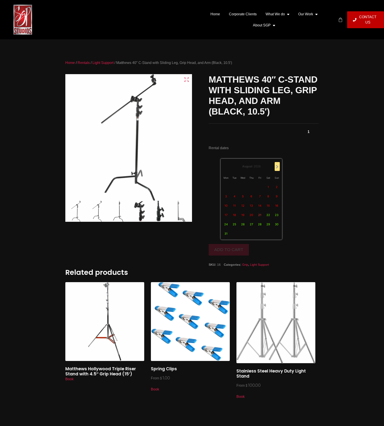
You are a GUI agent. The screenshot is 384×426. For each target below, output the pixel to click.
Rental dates (219, 148)
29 (268, 224)
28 (260, 224)
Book (69, 379)
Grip (245, 264)
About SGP (262, 25)
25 (234, 224)
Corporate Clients (243, 14)
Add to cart (228, 249)
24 (226, 224)
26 (243, 224)
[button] (186, 79)
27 (251, 224)
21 (259, 215)
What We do (275, 14)
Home (215, 14)
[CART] (340, 20)
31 (226, 233)
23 (276, 215)
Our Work (305, 14)
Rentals (84, 63)
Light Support (103, 63)
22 (268, 215)
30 (276, 224)
